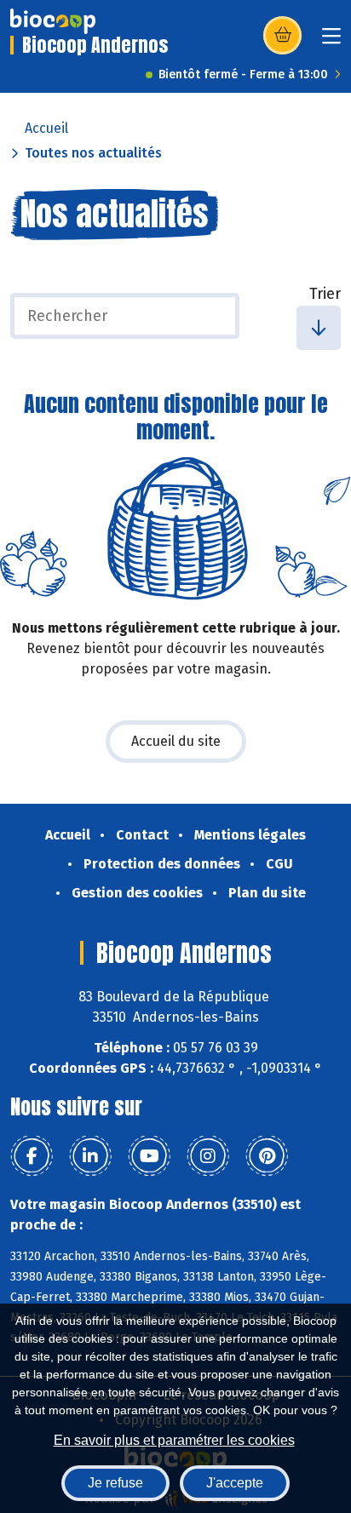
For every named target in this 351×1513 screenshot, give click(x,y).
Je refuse (115, 1483)
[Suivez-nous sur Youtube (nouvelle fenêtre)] (149, 1156)
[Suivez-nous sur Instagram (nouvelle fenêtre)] (208, 1156)
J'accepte (234, 1483)
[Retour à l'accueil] (52, 21)
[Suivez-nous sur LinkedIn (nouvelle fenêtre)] (90, 1156)
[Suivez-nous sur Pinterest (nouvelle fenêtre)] (266, 1156)
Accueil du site (176, 741)
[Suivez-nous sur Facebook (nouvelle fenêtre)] (31, 1156)
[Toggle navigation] (331, 41)
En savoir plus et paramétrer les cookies (174, 1440)
